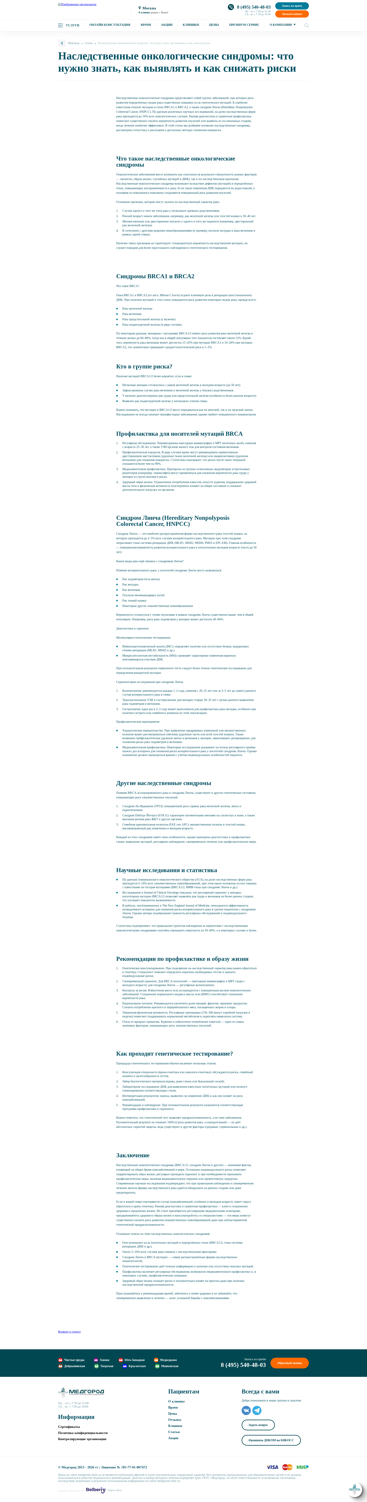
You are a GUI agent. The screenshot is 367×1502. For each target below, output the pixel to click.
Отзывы (174, 1420)
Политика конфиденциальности (83, 1433)
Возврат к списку (69, 1331)
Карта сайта (115, 1490)
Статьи (174, 1432)
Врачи (146, 24)
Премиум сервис (244, 24)
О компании (281, 24)
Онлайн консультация (109, 24)
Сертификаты (69, 1427)
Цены (214, 24)
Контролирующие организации (82, 1439)
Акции (166, 24)
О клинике (176, 1401)
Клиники (191, 24)
